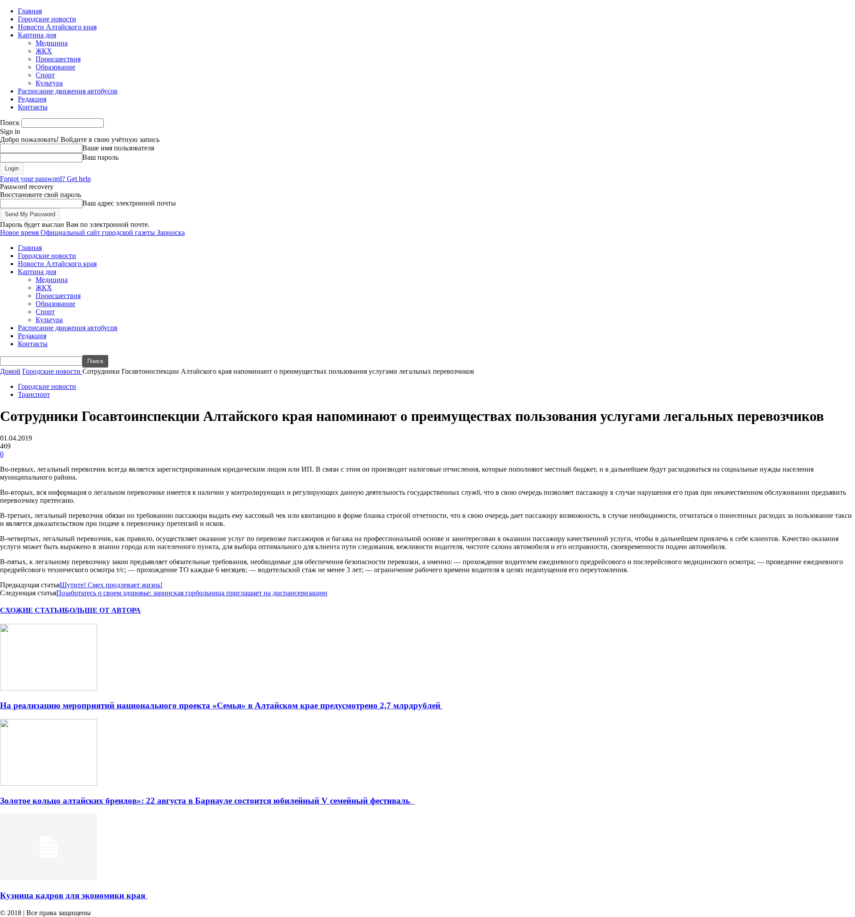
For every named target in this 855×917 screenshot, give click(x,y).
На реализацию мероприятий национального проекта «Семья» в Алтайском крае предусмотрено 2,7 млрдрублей (221, 705)
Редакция (32, 99)
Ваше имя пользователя (118, 148)
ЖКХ (44, 51)
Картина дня (37, 35)
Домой (10, 371)
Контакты (33, 107)
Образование (55, 67)
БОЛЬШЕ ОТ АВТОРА (103, 610)
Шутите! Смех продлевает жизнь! (111, 585)
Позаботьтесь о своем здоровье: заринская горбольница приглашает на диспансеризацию (191, 593)
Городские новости (47, 19)
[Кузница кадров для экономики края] (48, 878)
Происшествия (58, 59)
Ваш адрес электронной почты (129, 203)
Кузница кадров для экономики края (73, 895)
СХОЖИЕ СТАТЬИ (32, 610)
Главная (30, 11)
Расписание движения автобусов (68, 91)
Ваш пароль (100, 157)
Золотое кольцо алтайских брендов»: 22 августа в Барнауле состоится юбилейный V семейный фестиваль (207, 800)
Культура (49, 83)
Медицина (52, 43)
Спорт (45, 75)
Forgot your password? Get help (45, 178)
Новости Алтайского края (57, 27)
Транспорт (34, 394)
